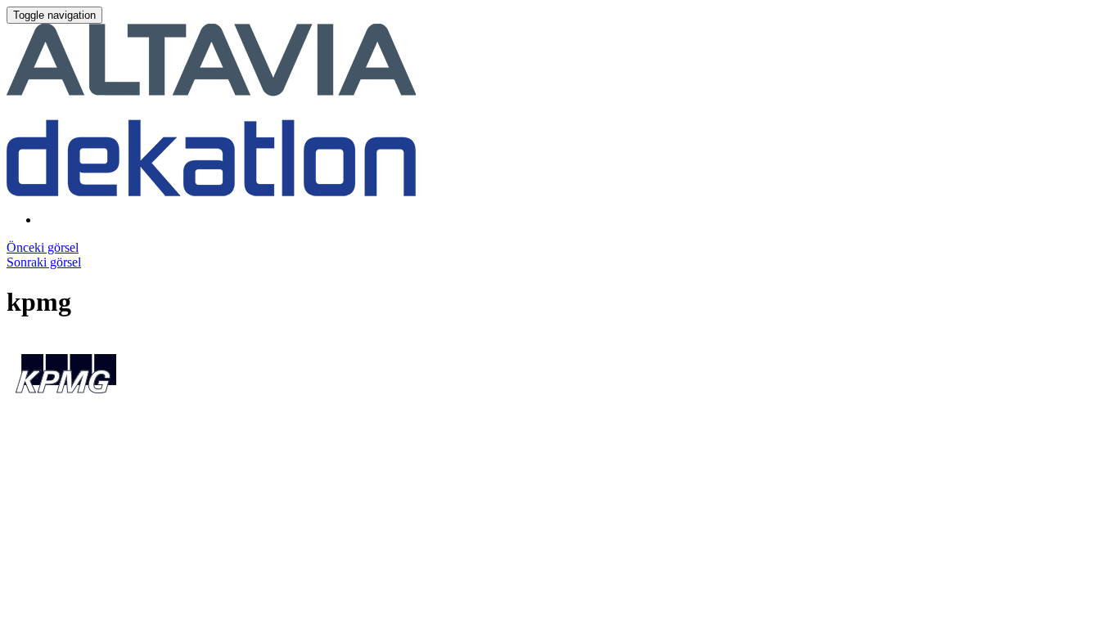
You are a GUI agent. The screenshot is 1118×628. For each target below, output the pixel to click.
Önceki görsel (43, 247)
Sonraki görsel (44, 262)
